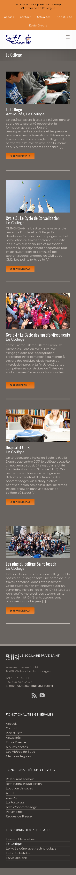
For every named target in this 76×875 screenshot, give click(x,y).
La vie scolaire (16, 858)
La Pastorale (15, 802)
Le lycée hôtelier (18, 853)
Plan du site (14, 733)
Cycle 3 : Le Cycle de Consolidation (32, 218)
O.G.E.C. (11, 798)
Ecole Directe (16, 742)
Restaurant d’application (24, 784)
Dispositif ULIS (18, 447)
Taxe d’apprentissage (21, 807)
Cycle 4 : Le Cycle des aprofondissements (38, 335)
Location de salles (19, 788)
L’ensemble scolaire (20, 839)
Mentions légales (18, 756)
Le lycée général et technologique (31, 848)
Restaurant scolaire (20, 779)
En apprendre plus (20, 156)
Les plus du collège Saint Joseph (31, 564)
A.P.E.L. (11, 793)
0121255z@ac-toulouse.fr (35, 686)
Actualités (15, 114)
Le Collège (14, 109)
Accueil (11, 723)
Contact (12, 728)
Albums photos (17, 747)
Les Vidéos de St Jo (20, 751)
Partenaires (14, 812)
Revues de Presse (19, 816)
